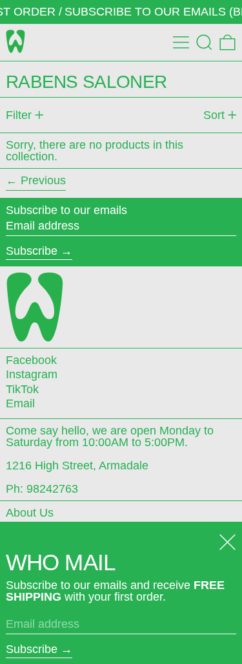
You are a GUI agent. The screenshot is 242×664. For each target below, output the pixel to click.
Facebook (31, 360)
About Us (30, 512)
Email (20, 403)
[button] (204, 42)
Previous (43, 180)
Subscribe (31, 250)
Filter (19, 115)
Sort (214, 115)
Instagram (31, 374)
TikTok (22, 389)
